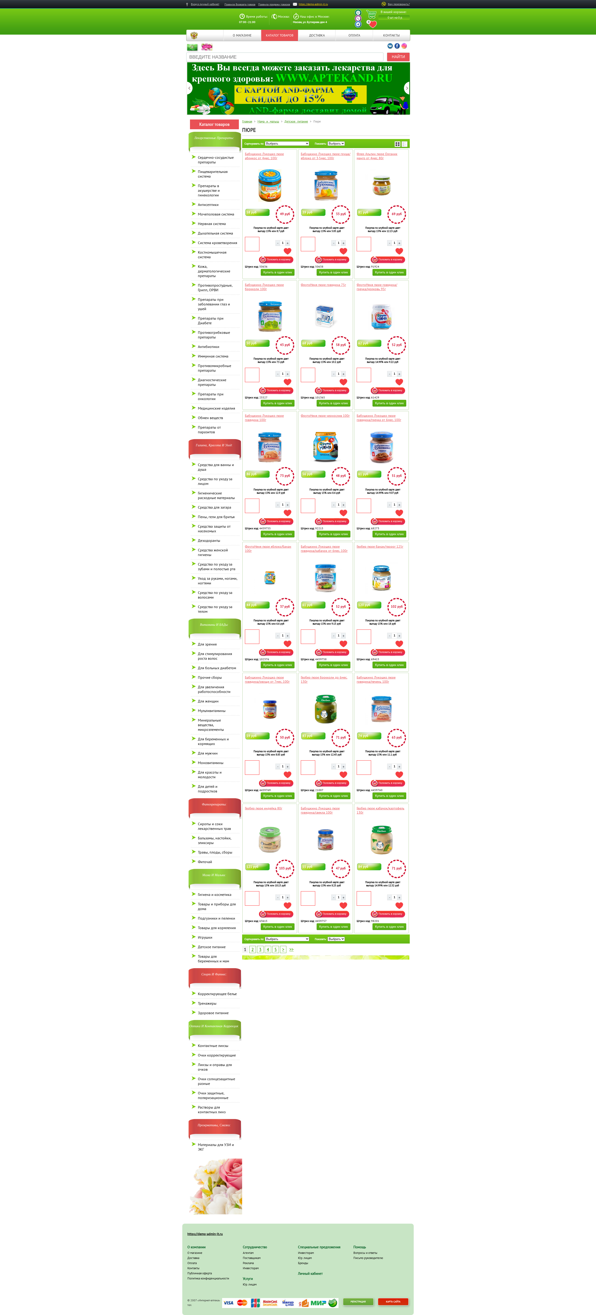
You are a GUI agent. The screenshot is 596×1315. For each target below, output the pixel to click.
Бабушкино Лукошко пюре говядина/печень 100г (376, 679)
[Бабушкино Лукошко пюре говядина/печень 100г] (381, 709)
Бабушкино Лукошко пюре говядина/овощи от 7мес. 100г (267, 679)
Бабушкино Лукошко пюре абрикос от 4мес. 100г (264, 156)
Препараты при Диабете (211, 320)
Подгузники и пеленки (216, 918)
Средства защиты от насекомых (214, 528)
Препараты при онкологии (211, 396)
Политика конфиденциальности (208, 1278)
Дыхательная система (215, 233)
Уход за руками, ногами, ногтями (217, 580)
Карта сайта (393, 1301)
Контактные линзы (213, 1045)
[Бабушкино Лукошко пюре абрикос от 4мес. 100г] (270, 185)
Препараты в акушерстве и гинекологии (209, 190)
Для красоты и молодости (210, 774)
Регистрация (358, 1301)
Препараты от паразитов (209, 429)
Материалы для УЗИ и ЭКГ (216, 1147)
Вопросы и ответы (365, 1253)
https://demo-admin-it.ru (313, 4)
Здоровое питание (213, 1012)
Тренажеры (207, 1003)
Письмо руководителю (368, 1258)
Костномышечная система (212, 254)
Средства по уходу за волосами (215, 595)
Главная (193, 35)
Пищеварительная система (213, 174)
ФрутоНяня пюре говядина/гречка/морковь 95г (377, 287)
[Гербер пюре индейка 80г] (270, 840)
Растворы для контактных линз (212, 1109)
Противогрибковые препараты (214, 334)
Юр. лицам (250, 1284)
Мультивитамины (212, 710)
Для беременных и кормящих (213, 741)
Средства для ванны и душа (216, 467)
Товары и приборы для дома (217, 906)
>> (291, 949)
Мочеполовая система (216, 214)
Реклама (248, 1263)
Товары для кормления (217, 927)
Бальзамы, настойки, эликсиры (214, 840)
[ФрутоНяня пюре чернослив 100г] (325, 447)
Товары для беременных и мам (213, 958)
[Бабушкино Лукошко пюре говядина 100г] (270, 447)
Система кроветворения (217, 242)
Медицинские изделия (216, 408)
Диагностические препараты (212, 382)
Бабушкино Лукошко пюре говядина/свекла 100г (320, 810)
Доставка (317, 35)
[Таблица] (397, 144)
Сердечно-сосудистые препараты (216, 159)
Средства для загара (214, 507)
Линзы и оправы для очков (215, 1067)
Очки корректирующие (217, 1055)
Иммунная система (213, 356)
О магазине (242, 35)
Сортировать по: (254, 143)
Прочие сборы (210, 677)
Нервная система (212, 223)
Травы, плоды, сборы (215, 852)
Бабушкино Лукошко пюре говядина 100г (264, 418)
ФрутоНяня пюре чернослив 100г (325, 416)
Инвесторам (251, 1268)
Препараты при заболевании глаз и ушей (214, 304)
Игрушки (205, 937)
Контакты (391, 35)
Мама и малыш (268, 121)
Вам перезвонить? (399, 4)
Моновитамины (211, 762)
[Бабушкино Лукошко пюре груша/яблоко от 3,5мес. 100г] (325, 185)
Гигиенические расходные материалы (216, 495)
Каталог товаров (279, 35)
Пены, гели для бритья (216, 516)
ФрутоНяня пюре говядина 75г (323, 285)
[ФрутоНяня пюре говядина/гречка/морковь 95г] (381, 316)
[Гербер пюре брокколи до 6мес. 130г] (325, 709)
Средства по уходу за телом (215, 609)
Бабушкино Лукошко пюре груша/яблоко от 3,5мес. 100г (325, 156)
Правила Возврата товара (239, 4)
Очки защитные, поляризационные (213, 1095)
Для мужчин (208, 753)
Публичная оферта (199, 1273)
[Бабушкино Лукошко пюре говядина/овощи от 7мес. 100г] (270, 709)
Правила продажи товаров (274, 4)
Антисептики (208, 204)
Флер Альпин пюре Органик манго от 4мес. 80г (377, 156)
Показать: (321, 143)
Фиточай (205, 861)
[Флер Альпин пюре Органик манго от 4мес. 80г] (381, 185)
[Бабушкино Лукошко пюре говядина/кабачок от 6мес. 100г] (325, 578)
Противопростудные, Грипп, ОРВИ (215, 287)
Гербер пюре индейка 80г (263, 808)
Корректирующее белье (217, 993)
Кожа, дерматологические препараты (214, 271)
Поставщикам (252, 1258)
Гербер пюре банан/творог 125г (380, 546)
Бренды (303, 1263)
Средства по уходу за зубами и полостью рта (216, 566)
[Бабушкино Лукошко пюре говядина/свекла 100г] (325, 840)
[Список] (404, 144)
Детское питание (212, 946)
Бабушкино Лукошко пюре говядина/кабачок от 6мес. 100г (324, 548)
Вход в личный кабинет (205, 4)
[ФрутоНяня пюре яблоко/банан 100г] (270, 578)
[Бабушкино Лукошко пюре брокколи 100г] (270, 316)
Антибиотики (208, 346)
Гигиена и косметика (214, 894)
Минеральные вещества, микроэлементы (211, 725)
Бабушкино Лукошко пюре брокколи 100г (264, 287)
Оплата (354, 35)
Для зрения (207, 644)
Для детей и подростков (207, 788)
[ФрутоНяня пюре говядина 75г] (325, 316)
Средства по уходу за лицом (215, 481)
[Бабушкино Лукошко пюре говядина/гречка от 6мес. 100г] (381, 447)
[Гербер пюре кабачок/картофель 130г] (381, 840)
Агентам (248, 1253)
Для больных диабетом (217, 668)
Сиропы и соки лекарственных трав (214, 826)
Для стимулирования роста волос (215, 656)
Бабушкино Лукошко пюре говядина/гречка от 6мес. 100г (379, 418)
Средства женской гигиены (213, 552)
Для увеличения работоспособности (214, 689)
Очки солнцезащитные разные (216, 1081)
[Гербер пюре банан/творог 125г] (381, 578)
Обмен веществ (210, 417)
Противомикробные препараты (214, 368)
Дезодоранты (209, 540)
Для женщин (208, 701)
